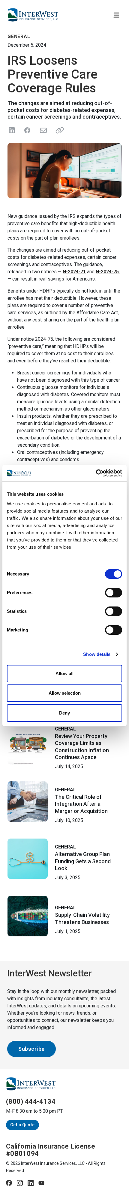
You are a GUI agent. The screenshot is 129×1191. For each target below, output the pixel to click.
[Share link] (58, 130)
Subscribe (31, 1049)
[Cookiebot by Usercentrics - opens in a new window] (96, 473)
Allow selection (65, 693)
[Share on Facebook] (27, 130)
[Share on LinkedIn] (12, 130)
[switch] (113, 592)
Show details (96, 654)
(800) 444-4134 (31, 1101)
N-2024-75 (107, 271)
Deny (64, 712)
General (65, 729)
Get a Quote (22, 1124)
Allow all (65, 673)
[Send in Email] (43, 130)
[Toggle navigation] (116, 15)
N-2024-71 (74, 271)
